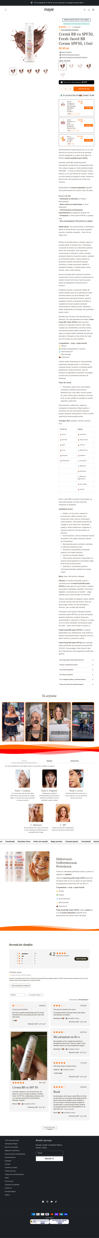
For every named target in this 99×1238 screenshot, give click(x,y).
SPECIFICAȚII (74, 761)
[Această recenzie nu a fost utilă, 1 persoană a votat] (84, 1052)
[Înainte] (52, 71)
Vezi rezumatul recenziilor (70, 30)
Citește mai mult (69, 1109)
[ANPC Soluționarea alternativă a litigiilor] (40, 1221)
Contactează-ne (10, 1157)
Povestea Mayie (10, 1191)
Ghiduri (7, 1195)
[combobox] (17, 995)
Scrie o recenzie (81, 959)
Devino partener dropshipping (15, 1154)
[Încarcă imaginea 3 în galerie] (29, 71)
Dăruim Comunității (11, 1147)
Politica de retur (10, 1171)
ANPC (7, 1178)
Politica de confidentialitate (14, 1174)
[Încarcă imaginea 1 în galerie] (13, 71)
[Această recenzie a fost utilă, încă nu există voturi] (40, 1024)
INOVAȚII (49, 761)
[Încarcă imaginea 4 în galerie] (37, 71)
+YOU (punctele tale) (12, 1140)
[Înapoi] (7, 71)
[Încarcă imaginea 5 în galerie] (45, 71)
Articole (7, 1164)
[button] (6, 10)
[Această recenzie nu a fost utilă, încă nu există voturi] (43, 1024)
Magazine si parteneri (12, 1150)
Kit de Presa (9, 1181)
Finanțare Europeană (12, 1184)
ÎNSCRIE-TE (49, 1159)
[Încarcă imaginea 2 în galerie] (21, 71)
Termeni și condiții (11, 1167)
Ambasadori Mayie (11, 1143)
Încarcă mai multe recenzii (49, 1128)
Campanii (8, 1161)
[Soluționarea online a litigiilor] (59, 1221)
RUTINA (24, 761)
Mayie (51, 1218)
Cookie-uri (8, 1188)
